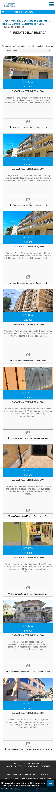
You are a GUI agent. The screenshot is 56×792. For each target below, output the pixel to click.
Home (15, 764)
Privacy (32, 779)
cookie (4, 786)
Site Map (24, 779)
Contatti (45, 766)
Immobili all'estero (16, 766)
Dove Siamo (33, 766)
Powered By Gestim (44, 779)
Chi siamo (25, 764)
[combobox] (28, 50)
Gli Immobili (37, 764)
